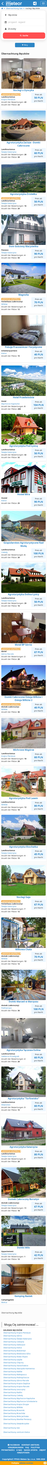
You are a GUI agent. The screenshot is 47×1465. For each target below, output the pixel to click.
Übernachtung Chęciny (13, 1362)
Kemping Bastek (24, 1296)
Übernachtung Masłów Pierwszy (17, 1419)
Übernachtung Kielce (12, 1347)
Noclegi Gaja (23, 897)
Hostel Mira (23, 494)
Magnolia (23, 294)
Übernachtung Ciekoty (13, 1395)
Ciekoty (4, 552)
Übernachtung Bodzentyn (14, 1350)
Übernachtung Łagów (12, 1359)
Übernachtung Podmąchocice (16, 1377)
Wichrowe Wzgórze (23, 749)
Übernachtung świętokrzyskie (16, 1423)
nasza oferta (30, 1450)
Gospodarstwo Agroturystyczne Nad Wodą (24, 544)
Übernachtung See (11, 1428)
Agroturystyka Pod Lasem (23, 798)
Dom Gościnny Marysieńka (23, 246)
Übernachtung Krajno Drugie (16, 1404)
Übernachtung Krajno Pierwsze (17, 1332)
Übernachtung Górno (12, 1335)
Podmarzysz (6, 1008)
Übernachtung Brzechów (14, 1413)
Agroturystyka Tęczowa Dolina (23, 1050)
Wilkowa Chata (23, 949)
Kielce (4, 353)
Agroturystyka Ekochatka (23, 846)
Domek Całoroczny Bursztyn (23, 1199)
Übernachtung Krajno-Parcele (16, 1386)
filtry (25, 45)
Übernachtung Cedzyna (13, 1341)
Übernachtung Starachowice (15, 1365)
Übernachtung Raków (12, 1371)
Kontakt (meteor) (30, 1445)
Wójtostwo (5, 1104)
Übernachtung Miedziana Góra (16, 1353)
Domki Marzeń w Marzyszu (23, 1001)
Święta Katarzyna (8, 152)
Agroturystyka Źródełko (23, 194)
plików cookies (26, 1463)
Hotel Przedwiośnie (23, 397)
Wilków (4, 304)
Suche (25, 35)
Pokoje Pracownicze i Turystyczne (23, 347)
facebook (14, 1445)
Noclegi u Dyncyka (23, 90)
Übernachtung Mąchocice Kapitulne (19, 1398)
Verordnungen (15, 1447)
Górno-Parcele (7, 654)
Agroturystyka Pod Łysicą (23, 445)
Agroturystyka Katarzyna (23, 1146)
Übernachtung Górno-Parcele (16, 1380)
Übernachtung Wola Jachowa (16, 1416)
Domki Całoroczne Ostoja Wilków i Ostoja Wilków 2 (23, 699)
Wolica (4, 1302)
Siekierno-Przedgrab (10, 1056)
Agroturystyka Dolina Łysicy (23, 594)
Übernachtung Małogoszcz (15, 1374)
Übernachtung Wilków (13, 1407)
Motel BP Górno (23, 644)
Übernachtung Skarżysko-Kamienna (19, 1368)
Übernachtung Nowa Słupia (15, 1356)
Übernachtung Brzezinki (14, 1410)
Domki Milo (23, 1247)
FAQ (27, 1447)
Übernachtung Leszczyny (14, 1389)
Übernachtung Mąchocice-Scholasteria (20, 1401)
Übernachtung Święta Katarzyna (17, 1338)
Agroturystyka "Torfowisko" (23, 1098)
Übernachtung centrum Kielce (16, 1432)
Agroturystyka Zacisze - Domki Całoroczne (23, 144)
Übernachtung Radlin (12, 1392)
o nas (19, 1450)
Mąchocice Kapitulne (10, 404)
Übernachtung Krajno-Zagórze (16, 1383)
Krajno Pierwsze (8, 99)
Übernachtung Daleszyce (14, 1344)
